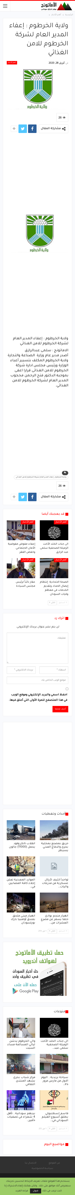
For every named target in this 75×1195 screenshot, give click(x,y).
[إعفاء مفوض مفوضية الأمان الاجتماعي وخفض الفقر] (21, 530)
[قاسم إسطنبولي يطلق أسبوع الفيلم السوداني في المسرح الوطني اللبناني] (54, 1100)
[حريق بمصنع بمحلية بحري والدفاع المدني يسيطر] (54, 830)
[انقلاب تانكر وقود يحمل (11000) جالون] (21, 830)
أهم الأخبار (12, 63)
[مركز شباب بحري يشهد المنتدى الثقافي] (21, 1064)
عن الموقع (54, 1163)
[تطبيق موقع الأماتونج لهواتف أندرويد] (39, 972)
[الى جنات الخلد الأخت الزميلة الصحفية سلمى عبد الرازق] (54, 530)
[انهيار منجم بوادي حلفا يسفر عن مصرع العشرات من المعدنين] (54, 903)
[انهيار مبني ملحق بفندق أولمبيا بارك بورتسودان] (21, 903)
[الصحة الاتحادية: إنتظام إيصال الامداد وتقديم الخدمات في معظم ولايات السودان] (54, 568)
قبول (35, 1191)
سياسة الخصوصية (42, 1168)
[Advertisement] (37, 175)
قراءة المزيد (21, 1191)
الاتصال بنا (30, 1163)
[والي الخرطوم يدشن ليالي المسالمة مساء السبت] (21, 1028)
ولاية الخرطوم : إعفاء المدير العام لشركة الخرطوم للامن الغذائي (41, 477)
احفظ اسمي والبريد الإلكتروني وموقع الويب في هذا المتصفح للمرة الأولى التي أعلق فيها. (38, 697)
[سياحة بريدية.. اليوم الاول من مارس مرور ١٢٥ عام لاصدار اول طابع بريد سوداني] (54, 1064)
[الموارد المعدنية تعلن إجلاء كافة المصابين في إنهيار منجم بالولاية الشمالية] (21, 866)
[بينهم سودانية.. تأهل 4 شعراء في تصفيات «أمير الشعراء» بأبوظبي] (21, 1100)
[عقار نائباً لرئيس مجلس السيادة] (21, 568)
